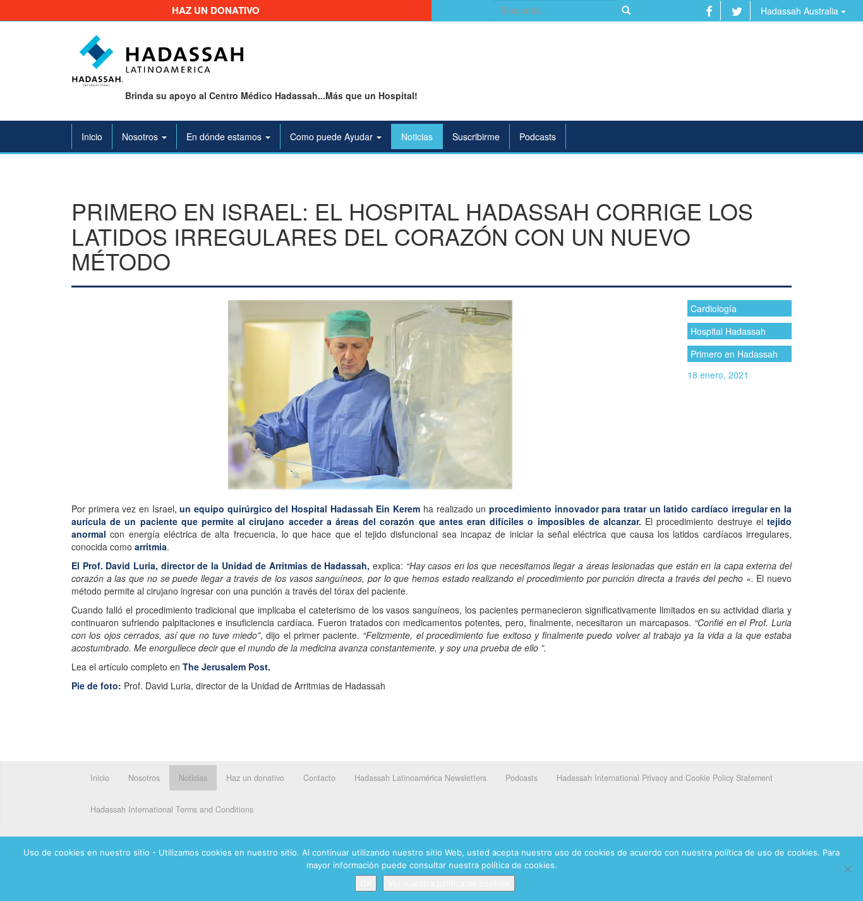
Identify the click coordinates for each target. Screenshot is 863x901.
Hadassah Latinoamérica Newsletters (420, 777)
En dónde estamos (225, 136)
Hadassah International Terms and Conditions (171, 809)
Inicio (91, 136)
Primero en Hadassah (734, 354)
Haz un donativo (216, 10)
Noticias (417, 136)
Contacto (319, 777)
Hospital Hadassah (728, 331)
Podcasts (537, 136)
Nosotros (141, 136)
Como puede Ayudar (332, 136)
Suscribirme (476, 136)
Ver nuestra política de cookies (449, 883)
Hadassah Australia (801, 10)
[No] (847, 868)
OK (365, 883)
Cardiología (714, 308)
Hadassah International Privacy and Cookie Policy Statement (665, 777)
